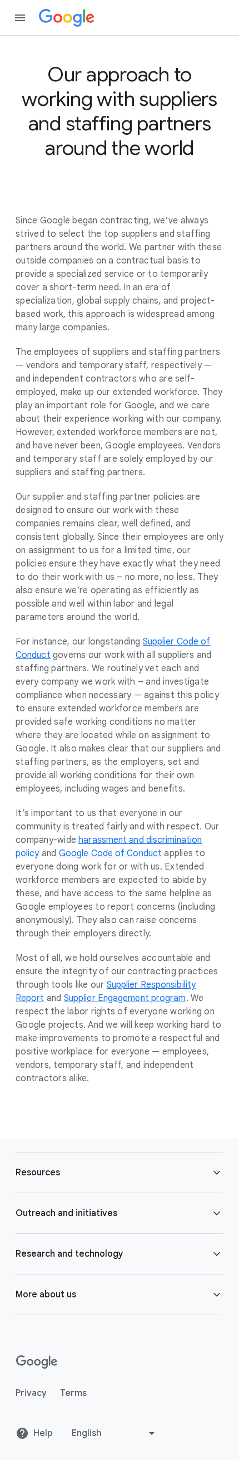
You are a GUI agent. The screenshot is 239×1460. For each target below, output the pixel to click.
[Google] (66, 17)
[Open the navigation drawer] (20, 17)
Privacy (31, 1393)
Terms (73, 1393)
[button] (119, 1173)
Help (43, 1433)
